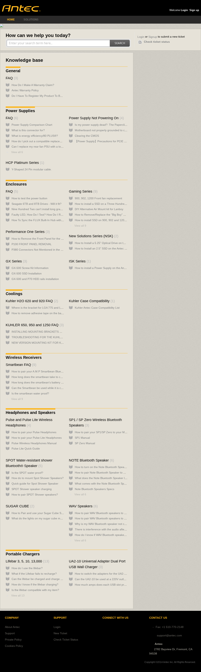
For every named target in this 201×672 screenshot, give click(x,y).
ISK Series (79, 261)
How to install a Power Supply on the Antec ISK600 (106, 268)
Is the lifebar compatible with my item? (35, 590)
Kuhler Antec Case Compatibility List (97, 307)
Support (10, 633)
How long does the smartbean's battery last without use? (47, 382)
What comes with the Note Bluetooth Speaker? (104, 483)
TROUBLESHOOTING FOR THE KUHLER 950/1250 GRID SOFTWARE (56, 337)
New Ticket (60, 633)
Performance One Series (27, 232)
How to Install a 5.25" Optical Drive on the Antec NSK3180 (111, 243)
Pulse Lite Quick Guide (26, 448)
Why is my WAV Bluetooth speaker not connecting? (106, 523)
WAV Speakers (83, 506)
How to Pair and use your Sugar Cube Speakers (41, 513)
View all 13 (18, 595)
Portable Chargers (23, 554)
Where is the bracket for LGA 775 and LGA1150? (42, 307)
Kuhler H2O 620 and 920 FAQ (31, 301)
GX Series (16, 261)
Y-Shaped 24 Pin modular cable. (32, 169)
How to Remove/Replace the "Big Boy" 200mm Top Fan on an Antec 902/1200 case (126, 214)
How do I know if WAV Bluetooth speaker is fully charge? (109, 534)
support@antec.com (169, 635)
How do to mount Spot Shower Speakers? (38, 478)
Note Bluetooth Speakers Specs (94, 489)
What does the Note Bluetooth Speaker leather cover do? (110, 478)
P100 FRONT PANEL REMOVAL (32, 244)
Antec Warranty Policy (25, 90)
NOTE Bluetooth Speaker (91, 460)
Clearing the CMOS (87, 135)
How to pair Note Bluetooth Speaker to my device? (106, 472)
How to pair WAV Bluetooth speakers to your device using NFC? (114, 518)
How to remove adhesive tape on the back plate (41, 313)
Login (140, 36)
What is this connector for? (28, 130)
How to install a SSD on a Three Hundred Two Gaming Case (112, 203)
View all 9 (80, 225)
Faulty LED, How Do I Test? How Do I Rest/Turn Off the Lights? (51, 214)
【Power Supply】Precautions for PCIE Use (102, 141)
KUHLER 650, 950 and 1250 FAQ (34, 325)
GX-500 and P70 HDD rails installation (35, 279)
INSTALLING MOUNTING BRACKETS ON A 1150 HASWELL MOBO (53, 331)
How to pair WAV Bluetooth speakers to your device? (107, 513)
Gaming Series (82, 191)
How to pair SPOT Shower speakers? (35, 494)
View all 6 (17, 152)
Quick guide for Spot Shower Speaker (35, 483)
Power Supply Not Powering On (96, 118)
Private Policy (13, 639)
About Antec (12, 627)
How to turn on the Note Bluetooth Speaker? (102, 467)
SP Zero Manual (85, 443)
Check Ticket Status (66, 639)
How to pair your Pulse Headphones (34, 432)
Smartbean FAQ (20, 365)
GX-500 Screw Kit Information (30, 268)
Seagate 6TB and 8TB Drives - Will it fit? (36, 203)
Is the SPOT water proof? (27, 472)
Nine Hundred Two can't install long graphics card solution (47, 209)
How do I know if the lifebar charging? (35, 584)
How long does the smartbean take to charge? (40, 376)
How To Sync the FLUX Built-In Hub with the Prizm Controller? (50, 220)
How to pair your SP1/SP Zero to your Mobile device (107, 432)
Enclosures (16, 184)
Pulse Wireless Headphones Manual (34, 443)
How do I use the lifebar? (27, 568)
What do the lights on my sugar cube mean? (39, 518)
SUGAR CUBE (19, 506)
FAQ (11, 78)
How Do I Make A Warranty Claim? (33, 85)
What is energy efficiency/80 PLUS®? (35, 135)
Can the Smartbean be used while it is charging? (42, 388)
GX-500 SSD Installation (27, 273)
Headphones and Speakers (30, 412)
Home (11, 19)
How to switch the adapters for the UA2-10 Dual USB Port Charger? (117, 573)
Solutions (31, 19)
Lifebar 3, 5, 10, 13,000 (27, 561)
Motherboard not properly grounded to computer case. (109, 130)
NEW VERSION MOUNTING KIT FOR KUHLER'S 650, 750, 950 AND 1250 (58, 342)
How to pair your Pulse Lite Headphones (37, 437)
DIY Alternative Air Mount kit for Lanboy (99, 209)
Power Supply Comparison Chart (32, 124)
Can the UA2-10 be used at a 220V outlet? (101, 579)
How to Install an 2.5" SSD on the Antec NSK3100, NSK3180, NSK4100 (119, 248)
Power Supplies (20, 111)
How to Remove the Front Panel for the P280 (40, 238)
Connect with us (115, 617)
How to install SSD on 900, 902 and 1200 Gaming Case (109, 220)
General (13, 71)
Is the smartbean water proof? (30, 393)
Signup (152, 36)
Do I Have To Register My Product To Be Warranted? (44, 95)
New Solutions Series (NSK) (93, 236)
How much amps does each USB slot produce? (104, 584)
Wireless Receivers (24, 357)
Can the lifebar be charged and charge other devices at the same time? (56, 579)
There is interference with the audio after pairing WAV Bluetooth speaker (119, 529)
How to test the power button (29, 198)
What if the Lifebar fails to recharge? (34, 573)
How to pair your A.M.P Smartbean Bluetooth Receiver (45, 371)
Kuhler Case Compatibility (91, 301)
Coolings (14, 294)
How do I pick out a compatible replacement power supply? (48, 141)
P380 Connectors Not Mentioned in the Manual (41, 249)
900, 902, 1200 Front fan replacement (98, 198)
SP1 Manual (82, 437)
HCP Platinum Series (24, 163)
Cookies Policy (14, 645)
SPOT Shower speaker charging (32, 489)
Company (12, 617)
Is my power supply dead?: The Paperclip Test (103, 124)
